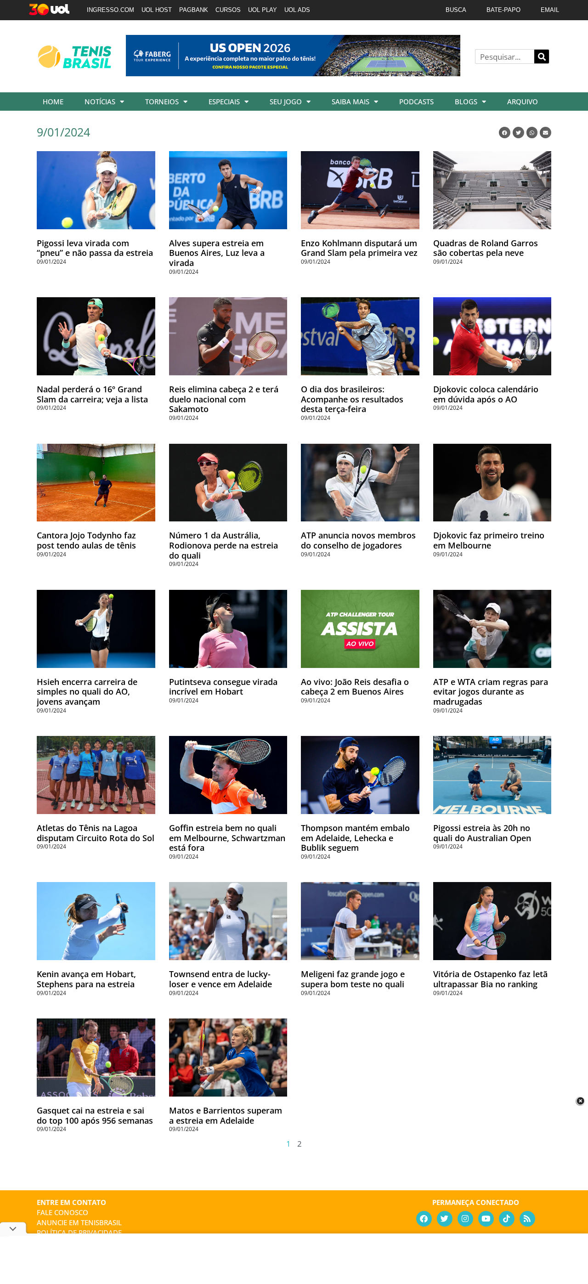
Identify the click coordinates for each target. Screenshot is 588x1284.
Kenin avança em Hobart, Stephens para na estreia (86, 979)
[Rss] (527, 1219)
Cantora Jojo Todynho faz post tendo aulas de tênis (86, 540)
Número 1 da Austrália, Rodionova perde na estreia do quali (223, 545)
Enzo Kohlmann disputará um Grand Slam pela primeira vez (359, 248)
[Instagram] (465, 1219)
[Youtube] (486, 1219)
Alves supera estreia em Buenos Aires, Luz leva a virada (217, 253)
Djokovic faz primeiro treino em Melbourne (488, 540)
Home (53, 101)
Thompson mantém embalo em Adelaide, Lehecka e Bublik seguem (355, 837)
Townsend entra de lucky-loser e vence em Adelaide (220, 979)
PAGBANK (193, 9)
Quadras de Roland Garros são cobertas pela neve (485, 248)
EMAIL (550, 9)
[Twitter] (444, 1219)
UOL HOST (156, 9)
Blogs (466, 101)
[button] (504, 132)
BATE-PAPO (503, 9)
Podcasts (416, 101)
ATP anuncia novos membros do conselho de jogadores (358, 540)
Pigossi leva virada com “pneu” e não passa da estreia (95, 248)
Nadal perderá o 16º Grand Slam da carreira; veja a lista (92, 394)
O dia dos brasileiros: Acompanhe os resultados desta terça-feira (352, 399)
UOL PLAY (262, 9)
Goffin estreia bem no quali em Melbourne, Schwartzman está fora (227, 837)
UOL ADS (297, 9)
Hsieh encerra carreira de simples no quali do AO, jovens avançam (87, 691)
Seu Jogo (286, 101)
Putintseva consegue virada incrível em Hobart (223, 686)
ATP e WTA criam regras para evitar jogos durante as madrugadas (490, 691)
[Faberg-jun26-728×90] (293, 73)
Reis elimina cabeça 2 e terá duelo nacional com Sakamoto (223, 399)
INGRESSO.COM (110, 9)
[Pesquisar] (541, 56)
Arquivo (522, 101)
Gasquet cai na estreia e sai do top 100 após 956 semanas (95, 1115)
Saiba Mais (350, 101)
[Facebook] (424, 1219)
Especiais (224, 101)
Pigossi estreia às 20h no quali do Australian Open (482, 832)
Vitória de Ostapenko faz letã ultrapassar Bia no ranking (490, 979)
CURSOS (228, 9)
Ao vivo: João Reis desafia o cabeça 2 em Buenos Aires (355, 686)
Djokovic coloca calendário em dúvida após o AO (485, 394)
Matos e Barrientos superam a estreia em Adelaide (225, 1115)
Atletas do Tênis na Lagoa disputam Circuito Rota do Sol (95, 832)
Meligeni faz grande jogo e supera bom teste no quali (353, 979)
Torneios (162, 101)
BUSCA (456, 9)
